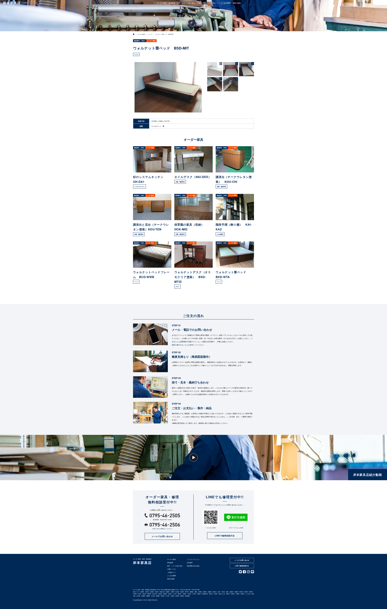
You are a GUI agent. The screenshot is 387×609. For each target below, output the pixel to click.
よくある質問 (225, 3)
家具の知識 (237, 3)
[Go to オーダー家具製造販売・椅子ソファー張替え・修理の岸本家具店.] (134, 34)
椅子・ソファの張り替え (186, 3)
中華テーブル (202, 3)
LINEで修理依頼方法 (225, 535)
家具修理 (172, 3)
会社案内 (189, 563)
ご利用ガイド (214, 3)
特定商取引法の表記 (193, 566)
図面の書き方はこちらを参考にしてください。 (189, 345)
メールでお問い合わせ (162, 536)
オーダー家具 (162, 3)
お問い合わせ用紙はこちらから (162, 529)
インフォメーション (193, 559)
